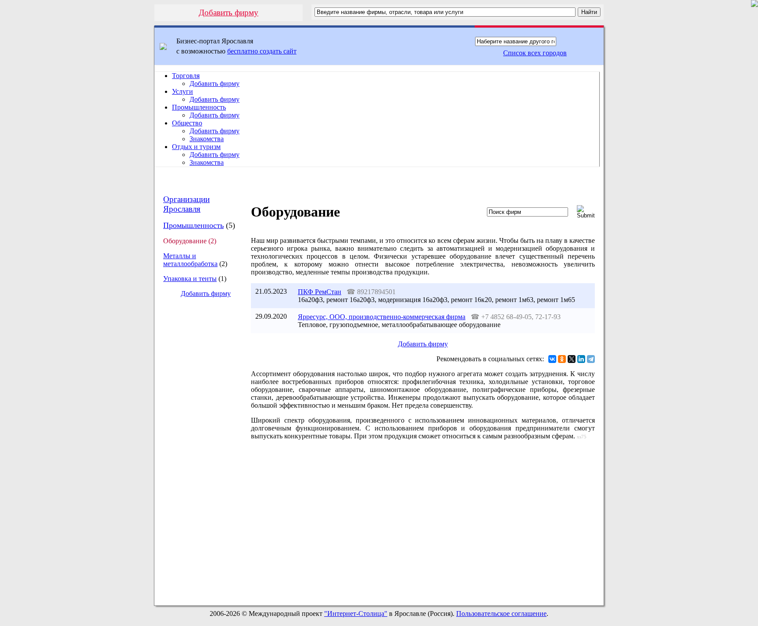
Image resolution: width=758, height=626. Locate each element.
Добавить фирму (228, 12)
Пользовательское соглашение (501, 613)
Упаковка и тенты (190, 278)
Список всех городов (535, 53)
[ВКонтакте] (552, 359)
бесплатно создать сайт (262, 51)
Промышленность (199, 107)
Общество (187, 123)
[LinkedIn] (581, 359)
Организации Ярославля (186, 204)
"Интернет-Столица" (355, 613)
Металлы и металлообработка (190, 259)
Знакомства (207, 138)
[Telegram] (591, 359)
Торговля (186, 75)
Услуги (182, 91)
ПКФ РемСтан (319, 291)
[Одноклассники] (562, 359)
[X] (572, 359)
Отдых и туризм (196, 146)
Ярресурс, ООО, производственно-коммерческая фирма (381, 316)
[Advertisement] (199, 451)
